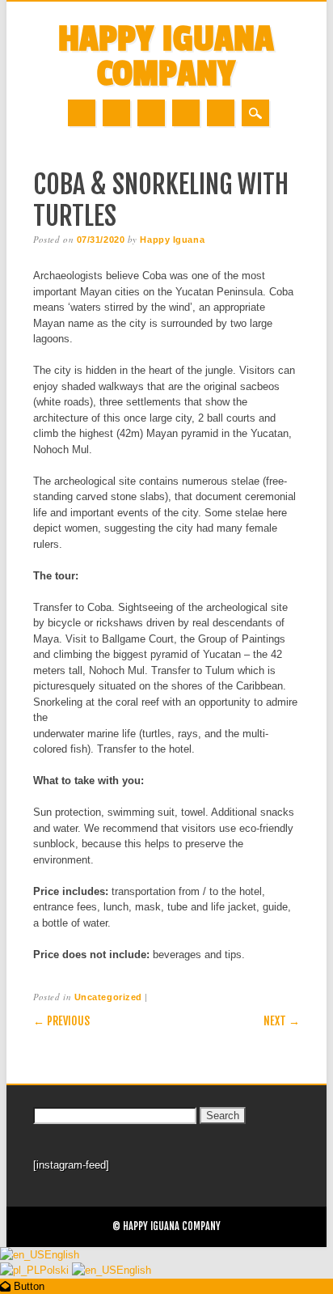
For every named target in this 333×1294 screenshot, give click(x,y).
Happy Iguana (172, 239)
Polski (56, 1270)
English (61, 1255)
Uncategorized (108, 997)
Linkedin (116, 113)
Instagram (186, 113)
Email (220, 113)
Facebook (81, 113)
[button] (22, 1286)
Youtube (151, 113)
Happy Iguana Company (166, 56)
